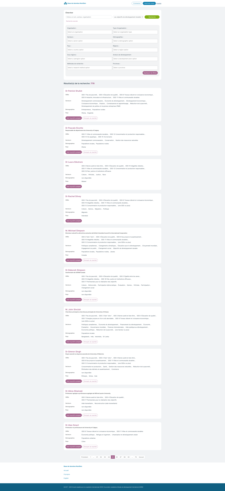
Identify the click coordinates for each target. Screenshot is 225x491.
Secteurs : (70, 37)
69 (128, 457)
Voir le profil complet (74, 118)
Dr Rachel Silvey (73, 196)
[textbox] (90, 32)
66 (117, 457)
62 (101, 457)
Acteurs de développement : (122, 55)
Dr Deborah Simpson (75, 270)
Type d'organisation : (120, 28)
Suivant (141, 457)
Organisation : (71, 28)
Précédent (84, 457)
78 (136, 457)
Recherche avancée (72, 21)
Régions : (116, 46)
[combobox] (89, 32)
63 (105, 457)
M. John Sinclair (73, 309)
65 (113, 457)
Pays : (69, 46)
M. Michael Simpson (75, 230)
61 (97, 457)
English (159, 3)
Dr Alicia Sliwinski (74, 391)
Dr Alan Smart (72, 425)
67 (121, 457)
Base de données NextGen (76, 3)
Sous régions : (72, 55)
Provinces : (116, 63)
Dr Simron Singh (73, 351)
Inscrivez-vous (149, 3)
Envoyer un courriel (90, 118)
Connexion (136, 3)
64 (109, 457)
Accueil (66, 470)
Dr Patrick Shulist (73, 91)
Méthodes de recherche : (75, 63)
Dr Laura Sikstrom (74, 162)
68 (125, 457)
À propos (67, 474)
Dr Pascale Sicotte (74, 128)
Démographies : (118, 37)
